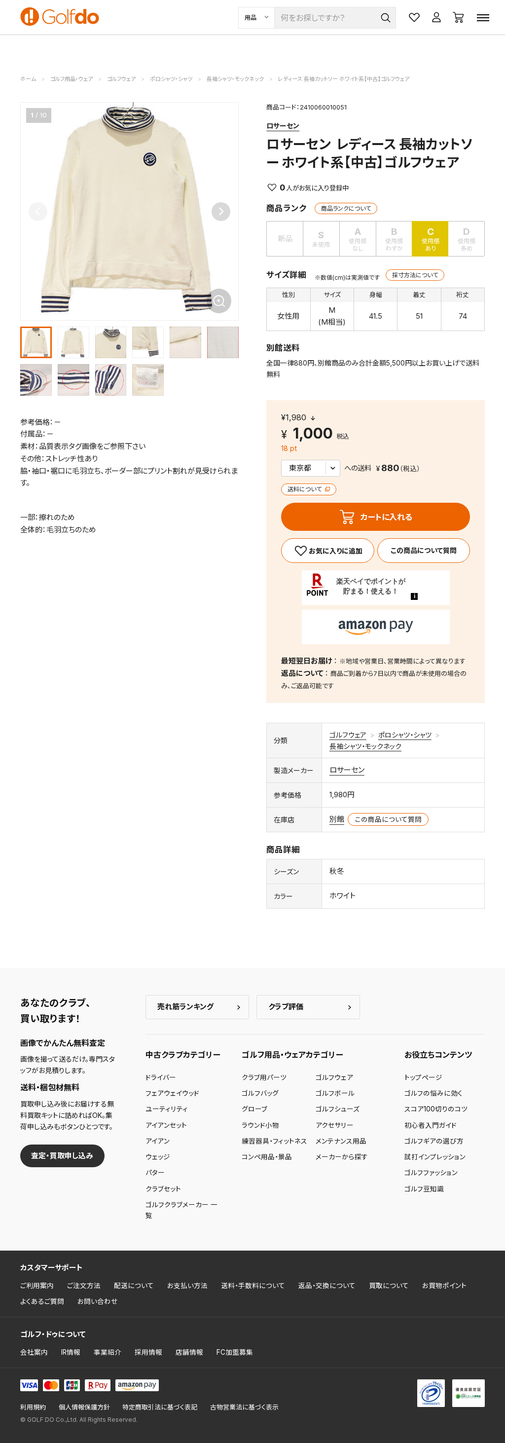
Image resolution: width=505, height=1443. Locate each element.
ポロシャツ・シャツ (405, 735)
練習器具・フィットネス (274, 1141)
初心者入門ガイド (430, 1125)
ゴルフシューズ (338, 1109)
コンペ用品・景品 (267, 1157)
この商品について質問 (424, 550)
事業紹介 (107, 1352)
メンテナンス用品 (341, 1141)
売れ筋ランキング (185, 1006)
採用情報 (148, 1352)
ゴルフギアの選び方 (434, 1141)
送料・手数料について (253, 1286)
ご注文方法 (84, 1286)
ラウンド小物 (260, 1125)
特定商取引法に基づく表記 (159, 1407)
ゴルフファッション (431, 1173)
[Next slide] (221, 212)
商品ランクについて (346, 208)
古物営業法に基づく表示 (244, 1407)
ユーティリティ (166, 1109)
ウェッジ (157, 1157)
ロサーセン (282, 125)
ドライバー (160, 1077)
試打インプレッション (435, 1157)
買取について (389, 1286)
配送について (134, 1286)
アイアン (157, 1141)
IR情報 (70, 1352)
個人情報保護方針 (84, 1407)
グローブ (254, 1109)
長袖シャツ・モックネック (365, 746)
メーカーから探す (342, 1157)
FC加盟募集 (234, 1352)
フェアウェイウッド (172, 1093)
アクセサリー (335, 1125)
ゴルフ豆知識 (424, 1189)
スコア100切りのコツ (436, 1109)
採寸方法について (415, 275)
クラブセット (163, 1189)
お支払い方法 (187, 1286)
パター (155, 1173)
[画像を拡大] (219, 301)
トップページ (423, 1077)
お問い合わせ (97, 1301)
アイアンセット (166, 1125)
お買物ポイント (444, 1286)
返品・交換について (327, 1286)
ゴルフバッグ (260, 1093)
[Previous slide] (38, 212)
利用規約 (33, 1407)
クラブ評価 (285, 1006)
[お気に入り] (327, 550)
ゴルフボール (335, 1093)
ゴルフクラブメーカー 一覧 (181, 1210)
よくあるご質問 (42, 1301)
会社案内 (34, 1352)
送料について (305, 489)
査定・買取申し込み (62, 1155)
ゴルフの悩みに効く (433, 1093)
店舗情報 (189, 1352)
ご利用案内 (37, 1286)
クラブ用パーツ (264, 1077)
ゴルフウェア (347, 735)
